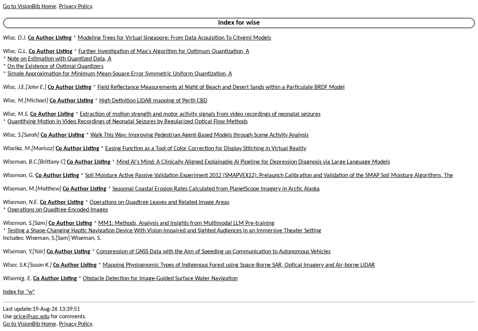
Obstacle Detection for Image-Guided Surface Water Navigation (160, 279)
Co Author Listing (50, 38)
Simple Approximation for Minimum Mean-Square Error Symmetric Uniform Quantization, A (119, 74)
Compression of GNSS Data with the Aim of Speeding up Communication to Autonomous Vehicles (213, 252)
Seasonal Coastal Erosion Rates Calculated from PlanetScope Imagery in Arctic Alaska (216, 189)
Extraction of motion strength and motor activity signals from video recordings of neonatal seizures (200, 114)
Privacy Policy (75, 7)
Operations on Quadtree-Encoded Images (57, 210)
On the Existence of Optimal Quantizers (55, 66)
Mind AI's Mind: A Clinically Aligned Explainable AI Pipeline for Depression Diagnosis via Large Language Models (253, 162)
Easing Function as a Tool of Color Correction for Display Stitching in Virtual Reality (205, 149)
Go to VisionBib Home (29, 7)
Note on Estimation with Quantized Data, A (59, 59)
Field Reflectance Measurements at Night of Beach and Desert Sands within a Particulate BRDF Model (221, 87)
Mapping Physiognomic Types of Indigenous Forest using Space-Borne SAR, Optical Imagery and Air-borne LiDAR (239, 265)
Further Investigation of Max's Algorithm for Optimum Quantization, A (163, 52)
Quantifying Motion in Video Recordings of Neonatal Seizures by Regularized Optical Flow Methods (127, 122)
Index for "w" (19, 292)
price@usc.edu (31, 317)
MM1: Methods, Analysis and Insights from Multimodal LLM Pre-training (186, 223)
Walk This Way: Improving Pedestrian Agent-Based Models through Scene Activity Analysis (199, 135)
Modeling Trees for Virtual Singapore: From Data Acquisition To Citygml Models (174, 38)
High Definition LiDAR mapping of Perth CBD (153, 101)
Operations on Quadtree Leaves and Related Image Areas (159, 202)
